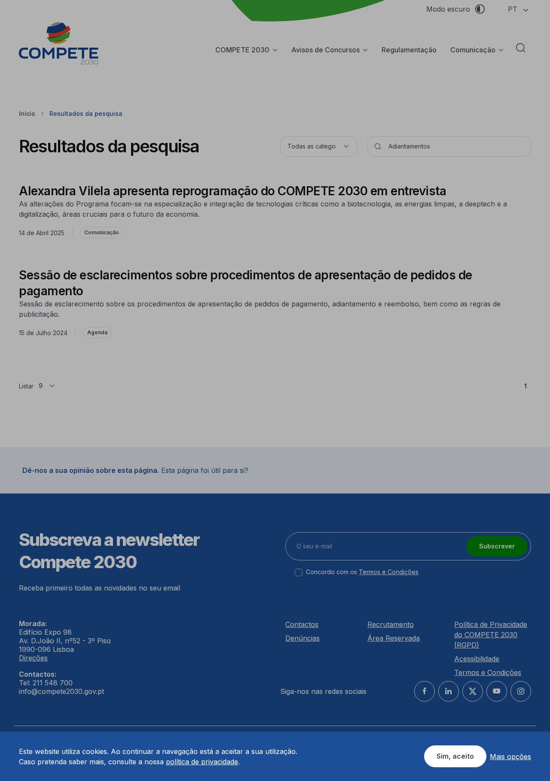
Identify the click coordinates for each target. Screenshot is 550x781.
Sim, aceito (455, 756)
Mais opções (510, 756)
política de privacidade (202, 761)
